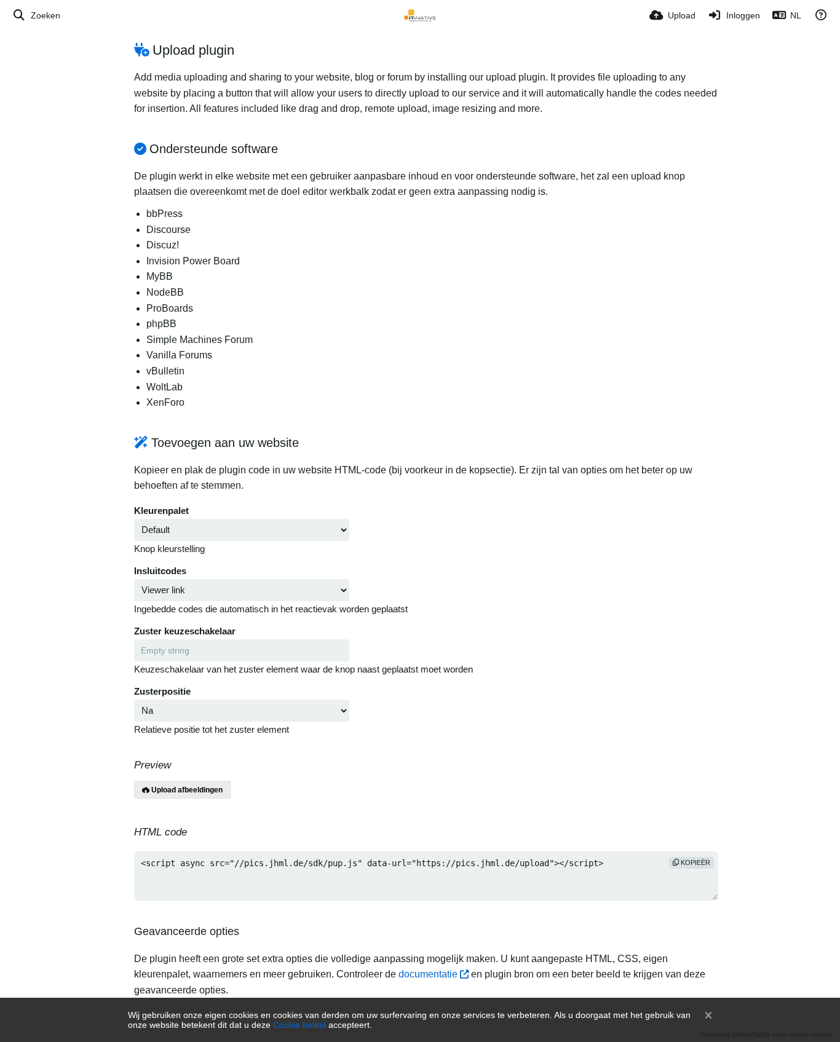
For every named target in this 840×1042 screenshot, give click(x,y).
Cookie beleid (299, 1025)
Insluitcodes (160, 571)
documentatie (428, 974)
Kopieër (694, 862)
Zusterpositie (162, 692)
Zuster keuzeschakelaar (185, 631)
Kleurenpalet (161, 511)
